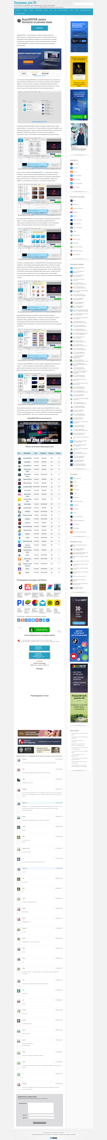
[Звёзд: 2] (38, 661)
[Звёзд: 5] (41, 661)
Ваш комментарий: (23, 1103)
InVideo (27, 537)
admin (23, 802)
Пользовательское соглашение (52, 1134)
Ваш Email (25, 1117)
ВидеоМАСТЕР (27, 465)
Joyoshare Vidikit (27, 486)
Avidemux (27, 519)
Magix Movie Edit (27, 541)
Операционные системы (85, 10)
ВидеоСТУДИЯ (27, 479)
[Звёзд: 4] (40, 661)
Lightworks (27, 522)
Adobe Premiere (27, 483)
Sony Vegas (27, 490)
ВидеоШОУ (27, 462)
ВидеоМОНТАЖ (27, 458)
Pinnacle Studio (27, 507)
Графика (25, 10)
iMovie (27, 568)
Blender (27, 572)
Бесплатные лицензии (20, 13)
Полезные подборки (63, 10)
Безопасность (18, 10)
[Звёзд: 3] (39, 661)
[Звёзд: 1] (37, 661)
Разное (71, 10)
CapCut (27, 555)
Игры (55, 10)
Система (46, 10)
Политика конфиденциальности (38, 1134)
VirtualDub (27, 511)
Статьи (76, 10)
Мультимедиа (39, 10)
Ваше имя (25, 1115)
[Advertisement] (39, 682)
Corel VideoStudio (27, 526)
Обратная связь (62, 1134)
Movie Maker (27, 504)
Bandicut (27, 534)
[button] (21, 453)
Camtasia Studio (27, 530)
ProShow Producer (27, 515)
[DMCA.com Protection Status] (53, 1138)
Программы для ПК (25, 2)
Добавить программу (70, 1134)
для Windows (38, 648)
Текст (51, 10)
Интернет (31, 10)
